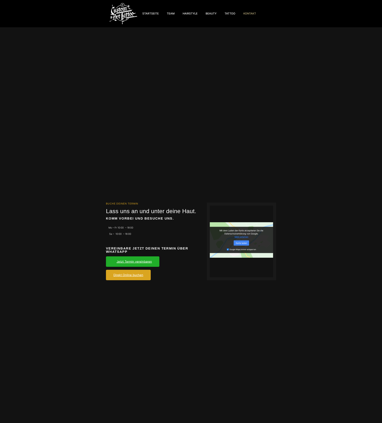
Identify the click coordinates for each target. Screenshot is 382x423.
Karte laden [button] (241, 243)
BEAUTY (211, 13)
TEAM (171, 13)
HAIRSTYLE (190, 13)
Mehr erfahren (241, 236)
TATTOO (230, 13)
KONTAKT (249, 13)
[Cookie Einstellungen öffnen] (6, 419)
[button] (132, 261)
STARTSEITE (150, 13)
